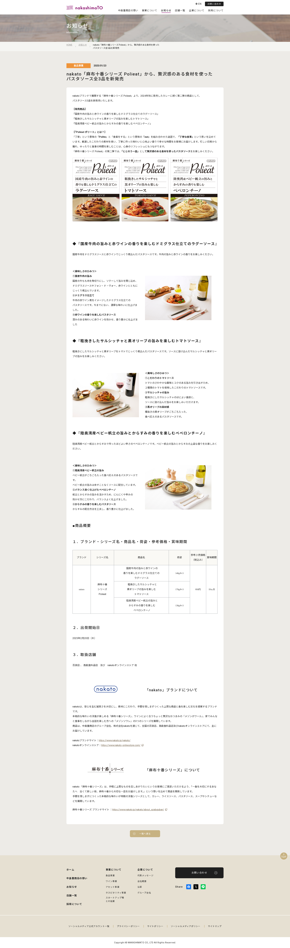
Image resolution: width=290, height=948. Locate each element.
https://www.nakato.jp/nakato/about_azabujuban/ (138, 809)
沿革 (139, 887)
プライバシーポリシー (128, 926)
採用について (216, 10)
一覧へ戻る (145, 833)
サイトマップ (215, 926)
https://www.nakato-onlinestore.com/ (120, 745)
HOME (69, 45)
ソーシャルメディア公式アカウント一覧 (88, 926)
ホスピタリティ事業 (116, 893)
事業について (149, 10)
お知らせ (166, 10)
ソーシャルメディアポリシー (185, 926)
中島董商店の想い (128, 10)
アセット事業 (112, 887)
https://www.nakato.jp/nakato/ (114, 740)
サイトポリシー (155, 926)
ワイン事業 (111, 881)
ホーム (70, 869)
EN (199, 3)
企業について (197, 10)
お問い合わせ (214, 4)
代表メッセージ (145, 875)
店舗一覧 (180, 10)
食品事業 (110, 875)
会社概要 (142, 881)
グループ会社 (144, 893)
